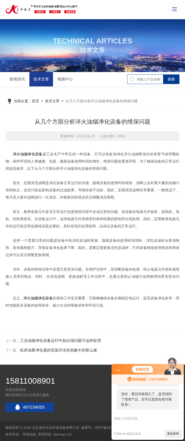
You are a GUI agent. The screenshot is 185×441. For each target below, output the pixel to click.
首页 (35, 101)
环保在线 (29, 434)
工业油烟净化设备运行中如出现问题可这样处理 (60, 340)
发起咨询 (173, 433)
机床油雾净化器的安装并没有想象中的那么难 (58, 350)
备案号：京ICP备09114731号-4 (104, 427)
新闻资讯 (17, 79)
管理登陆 (44, 434)
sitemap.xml (62, 434)
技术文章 (41, 79)
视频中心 (65, 79)
